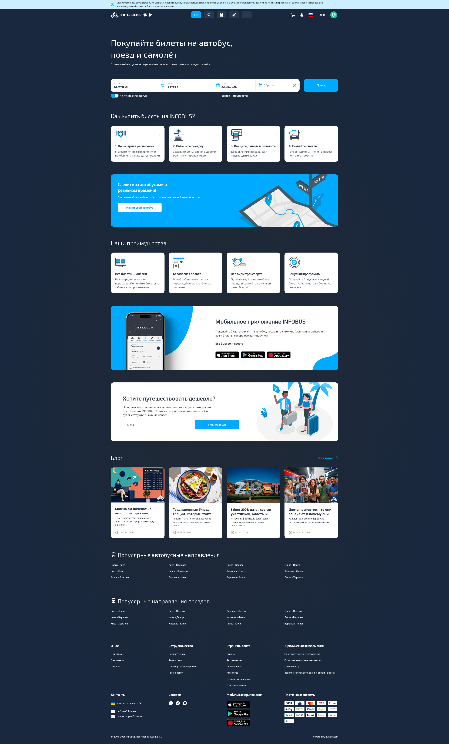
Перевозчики (234, 666)
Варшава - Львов (236, 577)
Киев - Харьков (119, 623)
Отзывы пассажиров (238, 678)
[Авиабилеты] (234, 14)
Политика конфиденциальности (302, 660)
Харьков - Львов (293, 570)
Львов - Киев (234, 623)
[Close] (336, 4)
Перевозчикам (177, 653)
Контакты (118, 695)
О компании (117, 660)
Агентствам (175, 660)
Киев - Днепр (176, 617)
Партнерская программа (183, 666)
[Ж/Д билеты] (221, 14)
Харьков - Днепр (236, 610)
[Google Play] (150, 15)
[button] (247, 14)
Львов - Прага (292, 564)
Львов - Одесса (293, 610)
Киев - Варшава (177, 564)
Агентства (232, 672)
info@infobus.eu (127, 711)
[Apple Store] (145, 15)
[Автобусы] (209, 14)
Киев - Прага (118, 570)
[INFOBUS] (125, 15)
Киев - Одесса (177, 610)
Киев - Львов (118, 610)
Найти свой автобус (139, 207)
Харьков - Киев (177, 623)
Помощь (115, 666)
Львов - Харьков (293, 577)
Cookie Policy (291, 666)
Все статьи (325, 458)
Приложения (176, 672)
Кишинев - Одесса (237, 570)
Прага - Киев (118, 564)
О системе (117, 653)
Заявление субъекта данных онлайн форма (309, 672)
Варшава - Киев (177, 577)
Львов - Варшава (178, 570)
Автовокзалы (234, 660)
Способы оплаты (236, 685)
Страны (231, 653)
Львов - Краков (235, 564)
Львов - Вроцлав (120, 577)
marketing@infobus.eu (130, 716)
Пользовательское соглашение (302, 653)
